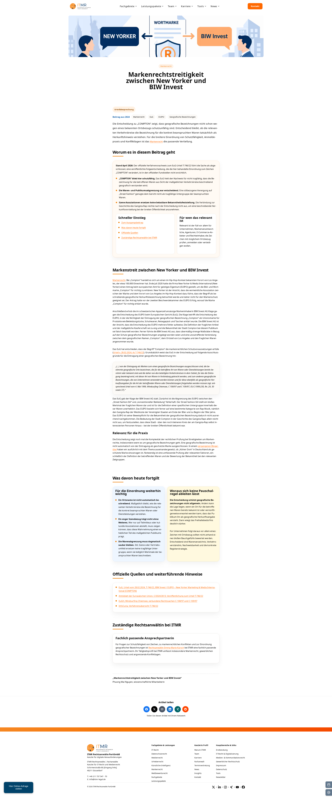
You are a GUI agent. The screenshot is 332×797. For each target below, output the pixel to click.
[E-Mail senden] (329, 792)
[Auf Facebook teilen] (146, 709)
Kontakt (255, 6)
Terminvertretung (202, 765)
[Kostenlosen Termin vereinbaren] (329, 784)
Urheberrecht (157, 761)
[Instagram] (225, 787)
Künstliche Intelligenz (161, 765)
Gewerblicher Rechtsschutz (228, 761)
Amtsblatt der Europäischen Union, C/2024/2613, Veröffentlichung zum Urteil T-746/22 (161, 596)
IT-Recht (155, 750)
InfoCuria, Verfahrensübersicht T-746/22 (138, 605)
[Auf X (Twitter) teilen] (154, 709)
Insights (198, 773)
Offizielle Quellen (129, 232)
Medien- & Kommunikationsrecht (230, 757)
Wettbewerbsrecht (159, 773)
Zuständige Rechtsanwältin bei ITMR (139, 237)
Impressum (221, 765)
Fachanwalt (199, 761)
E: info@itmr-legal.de (96, 779)
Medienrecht (157, 757)
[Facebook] (243, 787)
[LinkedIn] (219, 787)
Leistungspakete (158, 781)
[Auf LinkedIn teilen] (170, 709)
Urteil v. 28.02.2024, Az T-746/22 (128, 352)
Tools (218, 773)
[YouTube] (237, 787)
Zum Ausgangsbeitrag (132, 222)
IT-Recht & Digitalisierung (227, 754)
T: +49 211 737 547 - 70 (97, 776)
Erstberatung (222, 750)
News (196, 769)
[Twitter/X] (213, 787)
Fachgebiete (156, 777)
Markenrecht (166, 66)
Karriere (198, 757)
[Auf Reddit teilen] (185, 709)
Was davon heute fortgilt (133, 227)
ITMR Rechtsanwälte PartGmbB (103, 754)
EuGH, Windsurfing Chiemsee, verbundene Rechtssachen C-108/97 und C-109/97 (158, 601)
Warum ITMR (200, 750)
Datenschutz (221, 769)
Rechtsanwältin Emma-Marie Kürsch (166, 647)
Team (196, 754)
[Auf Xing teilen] (178, 709)
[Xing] (231, 787)
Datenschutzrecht (159, 754)
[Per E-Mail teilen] (162, 709)
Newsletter (221, 777)
